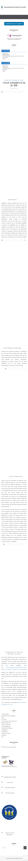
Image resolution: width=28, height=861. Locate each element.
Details (3, 58)
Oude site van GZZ (6, 724)
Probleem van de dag (6, 728)
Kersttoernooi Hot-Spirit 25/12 (9, 721)
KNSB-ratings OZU (6, 722)
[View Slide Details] (14, 37)
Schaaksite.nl (4, 731)
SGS (2, 737)
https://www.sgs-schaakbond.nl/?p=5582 (16, 667)
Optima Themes (18, 858)
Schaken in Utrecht (6, 733)
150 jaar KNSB (5, 714)
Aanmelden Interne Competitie (14, 23)
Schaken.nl (3, 735)
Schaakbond (4, 730)
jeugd (21, 80)
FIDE (2, 717)
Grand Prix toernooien (12, 80)
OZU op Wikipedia (5, 726)
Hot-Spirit (3, 719)
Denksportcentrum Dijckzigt (8, 715)
